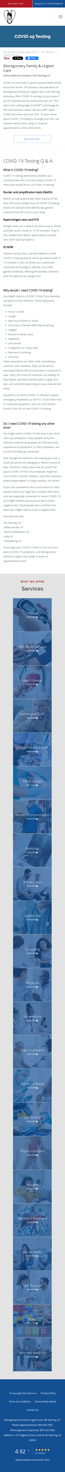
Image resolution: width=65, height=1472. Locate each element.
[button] (32, 139)
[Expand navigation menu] (60, 17)
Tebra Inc (31, 1393)
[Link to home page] (28, 17)
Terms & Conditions (20, 1401)
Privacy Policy (48, 1393)
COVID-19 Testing (11, 55)
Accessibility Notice (45, 1401)
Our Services (48, 52)
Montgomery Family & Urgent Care (20, 52)
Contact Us (32, 1409)
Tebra (47, 1459)
